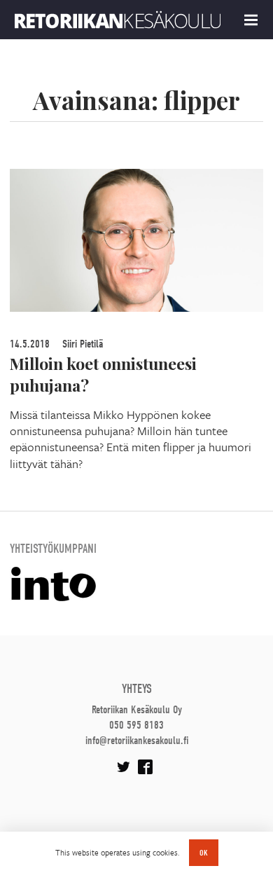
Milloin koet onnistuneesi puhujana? (103, 374)
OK (204, 853)
